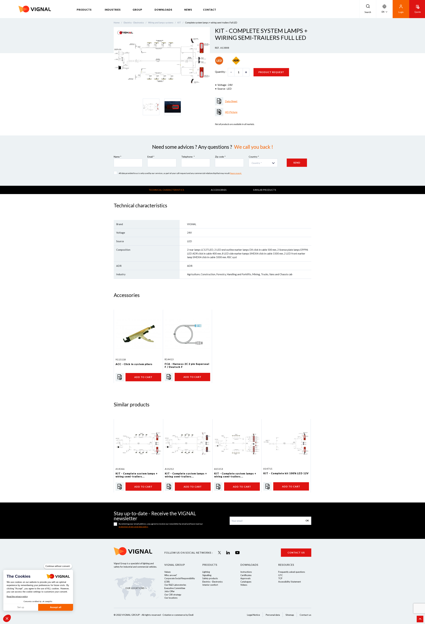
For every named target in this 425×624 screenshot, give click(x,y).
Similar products (264, 190)
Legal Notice (253, 614)
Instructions (246, 572)
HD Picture (231, 112)
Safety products (210, 578)
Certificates (246, 575)
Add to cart (143, 377)
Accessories (219, 190)
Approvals (245, 578)
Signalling (206, 575)
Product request (271, 72)
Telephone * (188, 156)
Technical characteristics (166, 190)
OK (307, 520)
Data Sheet (231, 101)
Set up (20, 607)
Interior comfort (210, 584)
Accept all (55, 607)
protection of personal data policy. (133, 526)
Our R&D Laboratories (175, 584)
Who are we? (170, 575)
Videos (243, 584)
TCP (280, 578)
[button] (7, 618)
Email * (150, 156)
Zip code (220, 156)
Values (167, 572)
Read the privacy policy (17, 596)
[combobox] (263, 163)
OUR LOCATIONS (135, 588)
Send (296, 162)
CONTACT (209, 9)
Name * (117, 156)
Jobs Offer (169, 591)
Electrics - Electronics (212, 581)
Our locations (170, 597)
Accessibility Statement (289, 581)
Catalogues (245, 581)
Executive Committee (174, 588)
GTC (280, 575)
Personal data (273, 614)
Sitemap (290, 614)
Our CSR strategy (172, 594)
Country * (254, 156)
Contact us (296, 552)
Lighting (206, 572)
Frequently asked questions (291, 572)
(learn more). (236, 173)
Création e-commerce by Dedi (178, 614)
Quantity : (220, 71)
